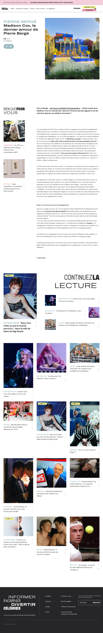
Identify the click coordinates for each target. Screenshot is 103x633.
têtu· (9, 39)
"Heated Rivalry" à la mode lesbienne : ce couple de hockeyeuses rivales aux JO (83, 484)
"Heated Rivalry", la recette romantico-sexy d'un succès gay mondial (15, 509)
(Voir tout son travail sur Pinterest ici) (74, 153)
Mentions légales (66, 601)
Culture (32, 8)
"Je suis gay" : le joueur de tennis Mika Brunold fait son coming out (82, 567)
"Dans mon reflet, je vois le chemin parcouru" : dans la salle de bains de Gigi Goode (17, 327)
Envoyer (96, 602)
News (12, 8)
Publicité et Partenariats (68, 606)
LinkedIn (47, 606)
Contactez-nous (66, 596)
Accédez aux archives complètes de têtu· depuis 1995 (51, 2)
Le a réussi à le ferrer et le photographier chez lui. (73, 141)
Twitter (47, 612)
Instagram (48, 596)
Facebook (48, 601)
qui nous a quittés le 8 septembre (65, 108)
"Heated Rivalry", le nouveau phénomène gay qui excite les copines (47, 552)
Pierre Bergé (20, 22)
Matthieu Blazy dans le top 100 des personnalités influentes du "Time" (15, 427)
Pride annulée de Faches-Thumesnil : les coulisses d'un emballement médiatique (82, 368)
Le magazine (50, 8)
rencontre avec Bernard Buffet (55, 211)
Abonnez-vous (89, 7)
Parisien (90, 223)
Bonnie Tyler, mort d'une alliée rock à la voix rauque (15, 394)
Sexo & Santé (40, 8)
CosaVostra (13, 624)
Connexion (89, 10)
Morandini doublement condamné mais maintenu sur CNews (49, 493)
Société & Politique (22, 8)
